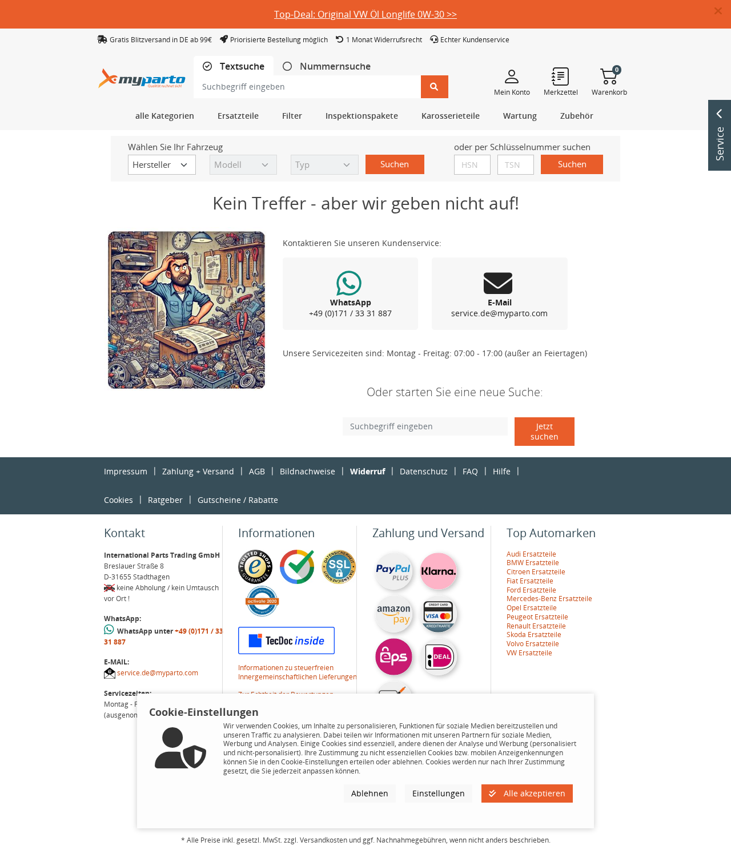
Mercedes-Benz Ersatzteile (549, 598)
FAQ (470, 471)
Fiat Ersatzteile (530, 581)
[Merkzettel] (561, 76)
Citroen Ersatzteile (536, 572)
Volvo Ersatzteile (533, 643)
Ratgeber (165, 499)
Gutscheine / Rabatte (238, 499)
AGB (257, 471)
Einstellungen (438, 793)
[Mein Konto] (512, 76)
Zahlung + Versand (198, 471)
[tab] (234, 66)
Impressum (125, 471)
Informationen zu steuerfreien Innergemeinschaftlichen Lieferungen (297, 672)
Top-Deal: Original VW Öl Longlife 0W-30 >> (365, 14)
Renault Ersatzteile (536, 626)
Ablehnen (369, 793)
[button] (722, 11)
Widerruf (367, 471)
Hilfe (502, 471)
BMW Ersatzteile (533, 562)
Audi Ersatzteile (531, 554)
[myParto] (142, 75)
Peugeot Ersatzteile (537, 617)
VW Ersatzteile (529, 653)
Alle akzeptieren (533, 793)
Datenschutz (424, 471)
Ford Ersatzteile (531, 590)
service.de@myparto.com (157, 673)
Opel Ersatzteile (532, 608)
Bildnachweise (307, 471)
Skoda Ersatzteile (534, 634)
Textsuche (241, 66)
